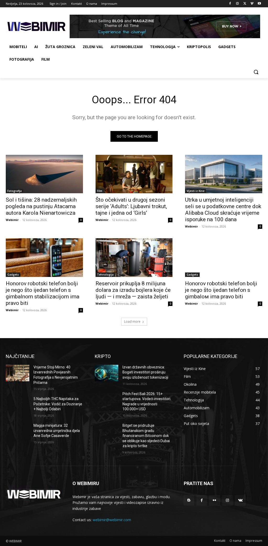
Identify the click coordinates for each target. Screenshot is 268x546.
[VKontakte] (240, 500)
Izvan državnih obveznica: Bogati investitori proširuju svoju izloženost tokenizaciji (145, 372)
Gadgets (13, 274)
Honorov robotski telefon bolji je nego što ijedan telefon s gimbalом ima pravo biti (221, 290)
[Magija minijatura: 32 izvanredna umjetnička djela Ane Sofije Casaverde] (17, 431)
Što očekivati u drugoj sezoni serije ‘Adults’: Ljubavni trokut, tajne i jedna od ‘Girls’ (131, 206)
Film (99, 191)
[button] (256, 72)
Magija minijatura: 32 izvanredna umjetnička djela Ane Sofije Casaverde (57, 430)
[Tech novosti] (36, 26)
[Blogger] (189, 500)
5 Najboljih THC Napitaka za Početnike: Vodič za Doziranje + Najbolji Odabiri (58, 404)
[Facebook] (230, 4)
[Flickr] (214, 500)
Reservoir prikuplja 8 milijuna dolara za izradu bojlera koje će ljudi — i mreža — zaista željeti (133, 290)
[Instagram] (237, 4)
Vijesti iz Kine (195, 191)
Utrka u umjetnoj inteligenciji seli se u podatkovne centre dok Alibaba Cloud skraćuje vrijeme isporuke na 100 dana (223, 210)
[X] (245, 4)
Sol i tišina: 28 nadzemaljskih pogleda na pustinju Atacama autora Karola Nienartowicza (41, 206)
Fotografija (14, 191)
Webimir (12, 220)
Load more (132, 321)
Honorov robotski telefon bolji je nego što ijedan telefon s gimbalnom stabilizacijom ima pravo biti (42, 293)
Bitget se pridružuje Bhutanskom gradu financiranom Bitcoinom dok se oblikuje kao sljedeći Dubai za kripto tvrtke (146, 435)
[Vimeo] (252, 4)
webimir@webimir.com (112, 519)
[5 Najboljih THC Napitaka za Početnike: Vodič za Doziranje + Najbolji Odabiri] (17, 404)
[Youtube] (259, 4)
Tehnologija (105, 274)
